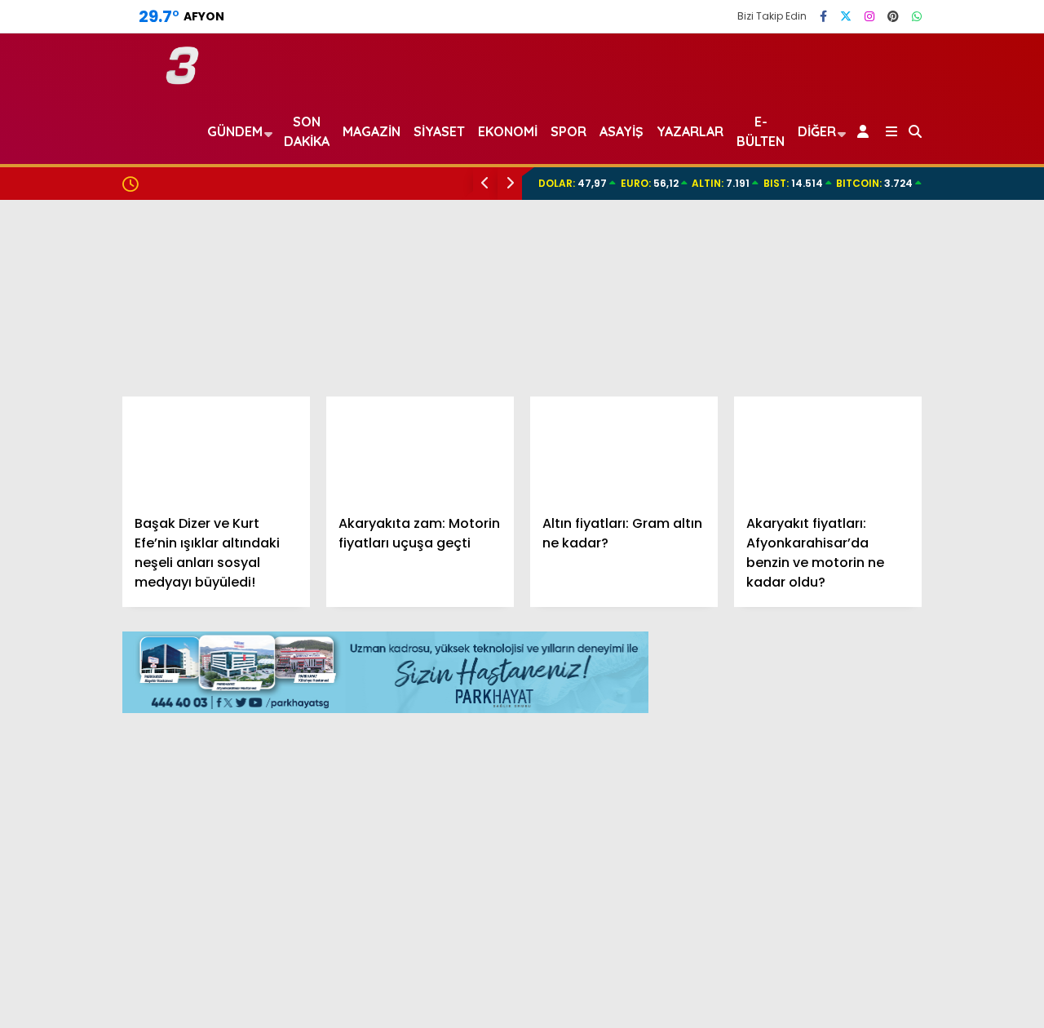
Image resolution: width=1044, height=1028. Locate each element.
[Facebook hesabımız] (823, 16)
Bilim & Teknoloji (903, 601)
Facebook (946, 1013)
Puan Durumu (910, 838)
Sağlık (873, 569)
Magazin (881, 536)
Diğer (817, 131)
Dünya (875, 471)
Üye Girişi (894, 227)
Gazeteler (899, 803)
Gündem (882, 372)
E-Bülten (761, 131)
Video (884, 125)
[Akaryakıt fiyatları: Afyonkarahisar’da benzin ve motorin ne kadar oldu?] (828, 449)
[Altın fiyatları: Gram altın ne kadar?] (624, 449)
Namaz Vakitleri (918, 769)
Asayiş (621, 131)
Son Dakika (307, 131)
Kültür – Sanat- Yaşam (925, 634)
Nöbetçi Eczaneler (924, 701)
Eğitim (874, 438)
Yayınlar (893, 296)
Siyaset (439, 131)
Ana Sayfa (902, 90)
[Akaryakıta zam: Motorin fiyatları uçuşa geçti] (420, 449)
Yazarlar (894, 159)
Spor (870, 503)
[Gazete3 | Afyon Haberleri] (182, 77)
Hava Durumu (906, 735)
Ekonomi (881, 405)
